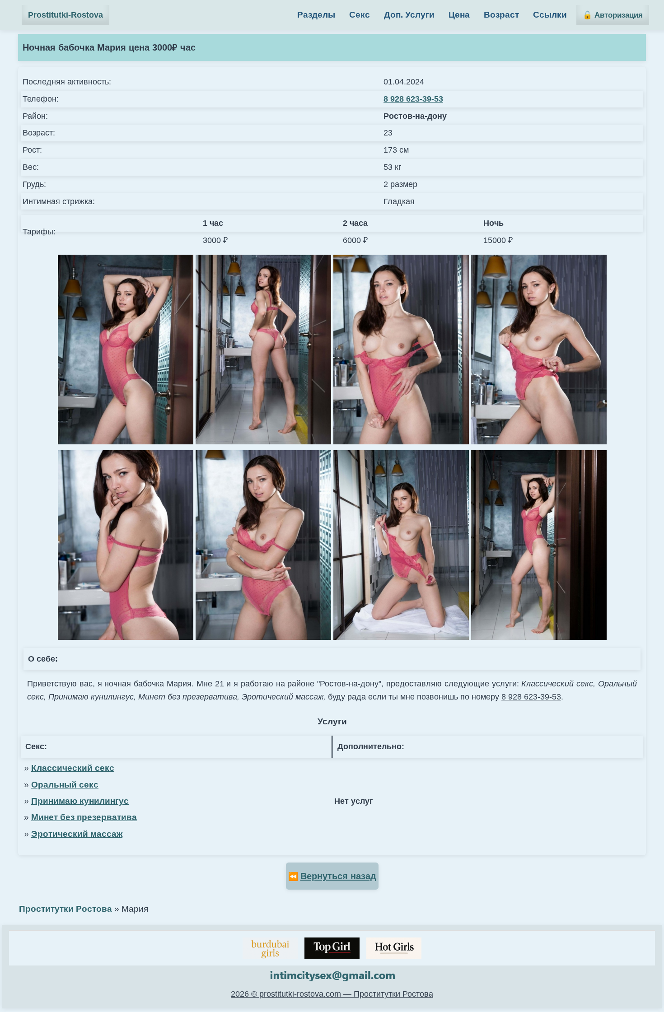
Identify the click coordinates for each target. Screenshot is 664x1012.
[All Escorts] (393, 948)
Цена (459, 14)
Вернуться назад (338, 876)
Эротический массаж (76, 834)
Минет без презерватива (84, 817)
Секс (359, 14)
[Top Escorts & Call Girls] (332, 948)
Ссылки (550, 14)
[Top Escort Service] (270, 948)
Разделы (316, 14)
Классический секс (72, 768)
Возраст (501, 14)
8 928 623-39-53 (413, 98)
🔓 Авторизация (613, 15)
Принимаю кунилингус (80, 801)
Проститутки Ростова (65, 909)
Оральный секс (64, 784)
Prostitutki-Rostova (65, 14)
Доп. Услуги (409, 14)
